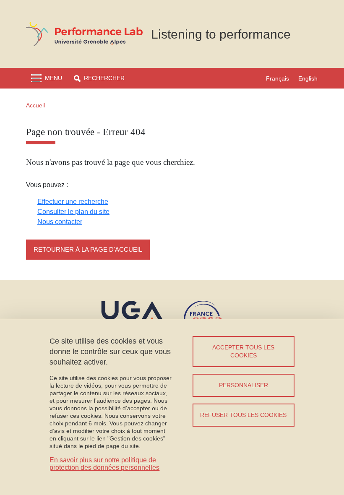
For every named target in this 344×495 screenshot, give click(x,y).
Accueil (35, 105)
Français (277, 78)
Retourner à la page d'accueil (88, 249)
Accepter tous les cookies (243, 351)
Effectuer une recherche (72, 201)
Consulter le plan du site (73, 211)
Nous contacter (59, 221)
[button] (99, 78)
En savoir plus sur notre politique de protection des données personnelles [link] (104, 463)
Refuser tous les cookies (243, 415)
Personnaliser (243, 385)
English (308, 78)
